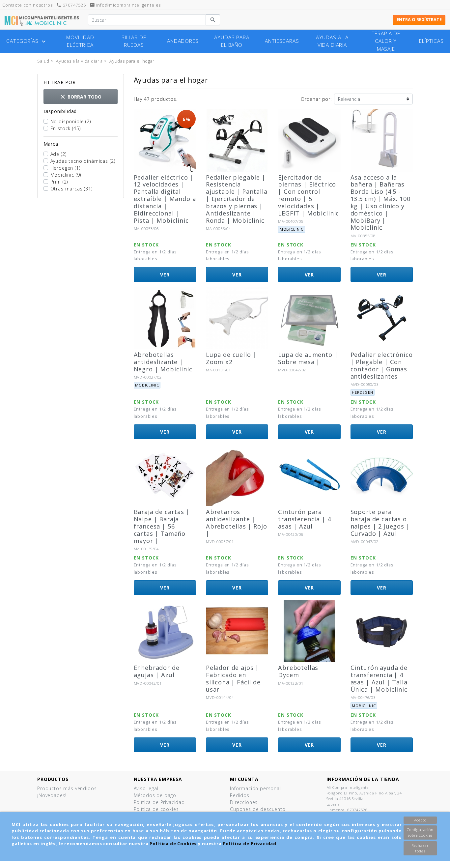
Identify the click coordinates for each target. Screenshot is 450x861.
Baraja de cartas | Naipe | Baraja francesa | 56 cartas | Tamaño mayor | (162, 526)
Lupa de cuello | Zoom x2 (231, 358)
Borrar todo (80, 96)
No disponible (70, 121)
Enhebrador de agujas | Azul (157, 671)
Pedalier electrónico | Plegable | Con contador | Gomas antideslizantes (382, 365)
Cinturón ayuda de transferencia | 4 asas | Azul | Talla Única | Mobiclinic (379, 678)
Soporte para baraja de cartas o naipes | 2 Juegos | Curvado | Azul (380, 522)
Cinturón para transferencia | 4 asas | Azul (304, 519)
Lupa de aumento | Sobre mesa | (308, 358)
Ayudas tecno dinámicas (82, 161)
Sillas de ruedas (134, 41)
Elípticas (431, 41)
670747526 (71, 5)
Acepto (420, 820)
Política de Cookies (173, 844)
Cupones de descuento (258, 809)
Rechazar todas (420, 848)
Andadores (183, 41)
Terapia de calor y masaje (386, 41)
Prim (59, 182)
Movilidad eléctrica (80, 41)
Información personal (255, 788)
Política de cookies (156, 809)
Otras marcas (71, 189)
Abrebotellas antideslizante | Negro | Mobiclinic (163, 362)
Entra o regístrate (419, 19)
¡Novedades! (52, 795)
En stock (65, 128)
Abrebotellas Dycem (298, 671)
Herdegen (65, 168)
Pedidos (239, 795)
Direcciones (244, 802)
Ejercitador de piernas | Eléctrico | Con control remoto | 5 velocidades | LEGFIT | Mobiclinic (308, 195)
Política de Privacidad (249, 844)
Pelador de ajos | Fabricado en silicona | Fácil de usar (233, 678)
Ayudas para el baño (231, 41)
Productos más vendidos (67, 788)
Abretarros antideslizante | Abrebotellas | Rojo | (236, 522)
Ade (58, 154)
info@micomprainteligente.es (125, 5)
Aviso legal (146, 788)
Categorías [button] (26, 41)
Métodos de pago (155, 795)
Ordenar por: (316, 99)
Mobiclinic (65, 175)
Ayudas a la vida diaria (332, 41)
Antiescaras (282, 41)
